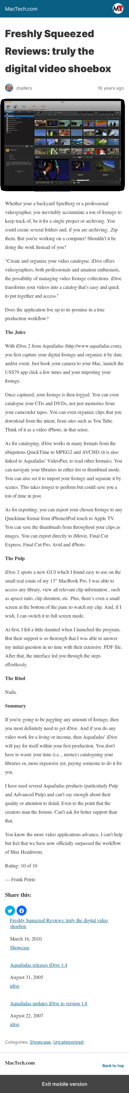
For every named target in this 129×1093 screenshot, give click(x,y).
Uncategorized (68, 1042)
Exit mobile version (64, 1084)
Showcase (19, 947)
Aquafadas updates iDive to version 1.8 (48, 1003)
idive (14, 985)
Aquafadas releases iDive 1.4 (38, 965)
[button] (10, 911)
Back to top (113, 1065)
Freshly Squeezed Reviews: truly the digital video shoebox (59, 923)
